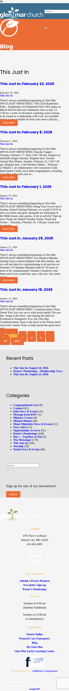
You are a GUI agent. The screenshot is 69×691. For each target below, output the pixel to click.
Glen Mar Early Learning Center (34, 651)
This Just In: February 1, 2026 (25, 186)
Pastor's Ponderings (25, 433)
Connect (18, 408)
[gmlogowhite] (21, 19)
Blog (34, 642)
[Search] (7, 469)
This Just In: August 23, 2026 (30, 374)
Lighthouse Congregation (45, 671)
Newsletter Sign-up (34, 585)
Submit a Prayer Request (34, 580)
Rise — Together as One (27, 436)
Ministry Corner (23, 417)
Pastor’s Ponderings (35, 589)
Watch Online (34, 634)
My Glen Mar (34, 646)
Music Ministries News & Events (32, 424)
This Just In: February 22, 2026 (27, 83)
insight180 (34, 689)
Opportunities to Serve (26, 430)
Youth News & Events (26, 449)
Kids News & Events (25, 411)
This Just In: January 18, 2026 (26, 289)
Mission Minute (22, 420)
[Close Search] (45, 28)
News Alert (20, 427)
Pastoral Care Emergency (34, 638)
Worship (18, 446)
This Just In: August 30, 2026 (30, 367)
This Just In (6, 95)
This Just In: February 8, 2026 (26, 132)
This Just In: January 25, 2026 (26, 238)
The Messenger (22, 439)
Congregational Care (26, 405)
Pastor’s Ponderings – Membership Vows (37, 371)
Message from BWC (25, 414)
